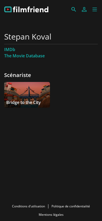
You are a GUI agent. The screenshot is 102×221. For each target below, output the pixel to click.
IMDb (9, 49)
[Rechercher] (74, 9)
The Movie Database (24, 56)
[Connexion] (84, 9)
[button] (94, 9)
